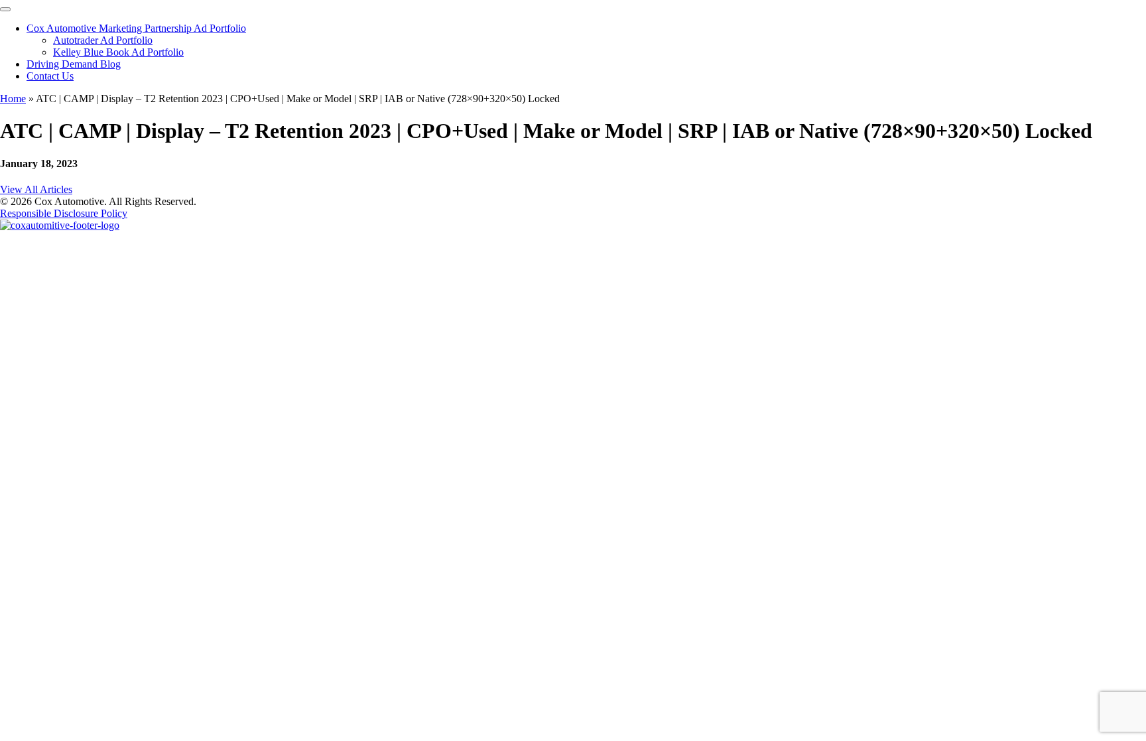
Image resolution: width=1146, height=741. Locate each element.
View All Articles (36, 189)
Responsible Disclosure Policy (63, 213)
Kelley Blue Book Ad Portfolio (118, 52)
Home (13, 98)
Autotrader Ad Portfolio (103, 40)
